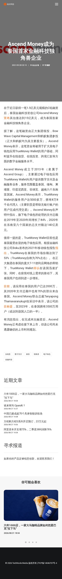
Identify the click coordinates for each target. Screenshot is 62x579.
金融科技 (8, 360)
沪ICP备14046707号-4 (47, 563)
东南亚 (7, 354)
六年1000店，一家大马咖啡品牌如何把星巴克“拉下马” (29, 395)
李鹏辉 (47, 65)
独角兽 (36, 354)
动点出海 (35, 65)
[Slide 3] (32, 542)
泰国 (28, 354)
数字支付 (18, 354)
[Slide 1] (26, 542)
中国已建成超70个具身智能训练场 (23, 413)
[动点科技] (9, 4)
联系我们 (47, 458)
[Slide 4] (36, 542)
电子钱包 (46, 354)
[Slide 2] (29, 542)
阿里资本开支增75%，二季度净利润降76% (28, 429)
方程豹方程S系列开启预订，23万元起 (25, 421)
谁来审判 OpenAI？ (14, 405)
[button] (56, 4)
